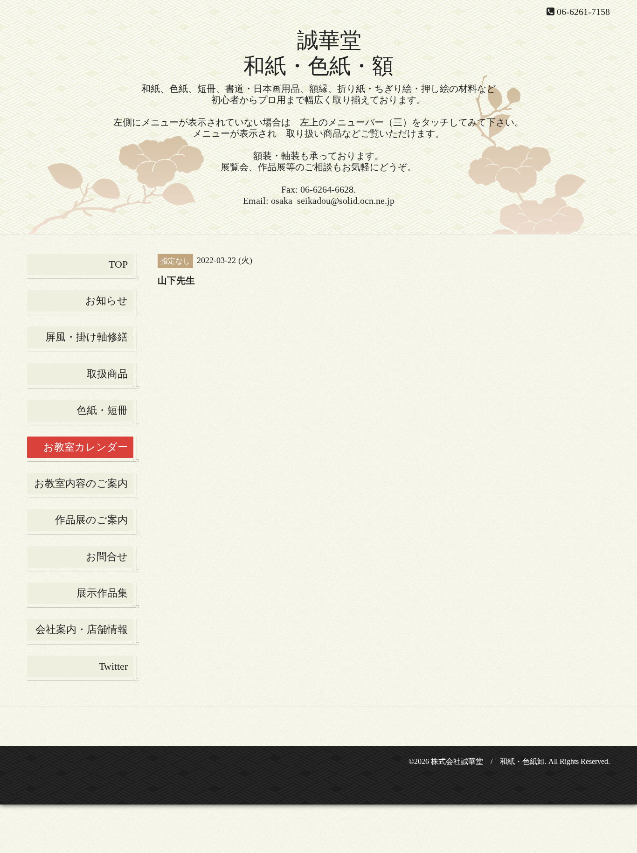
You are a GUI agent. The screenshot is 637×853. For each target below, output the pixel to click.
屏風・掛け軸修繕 (86, 337)
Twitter (113, 666)
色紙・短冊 (102, 410)
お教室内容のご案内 (81, 483)
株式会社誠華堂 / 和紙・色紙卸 (488, 761)
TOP (118, 264)
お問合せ (107, 556)
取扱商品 (107, 374)
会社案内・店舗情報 (81, 629)
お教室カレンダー (85, 447)
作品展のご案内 (91, 520)
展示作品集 (102, 593)
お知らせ (106, 300)
